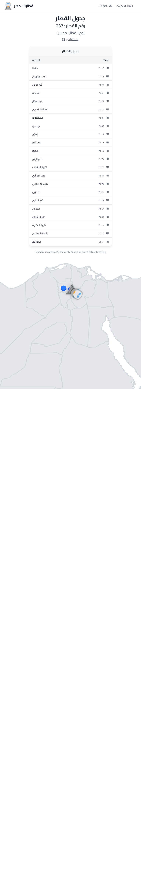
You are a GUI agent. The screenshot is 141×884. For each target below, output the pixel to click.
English (104, 5)
